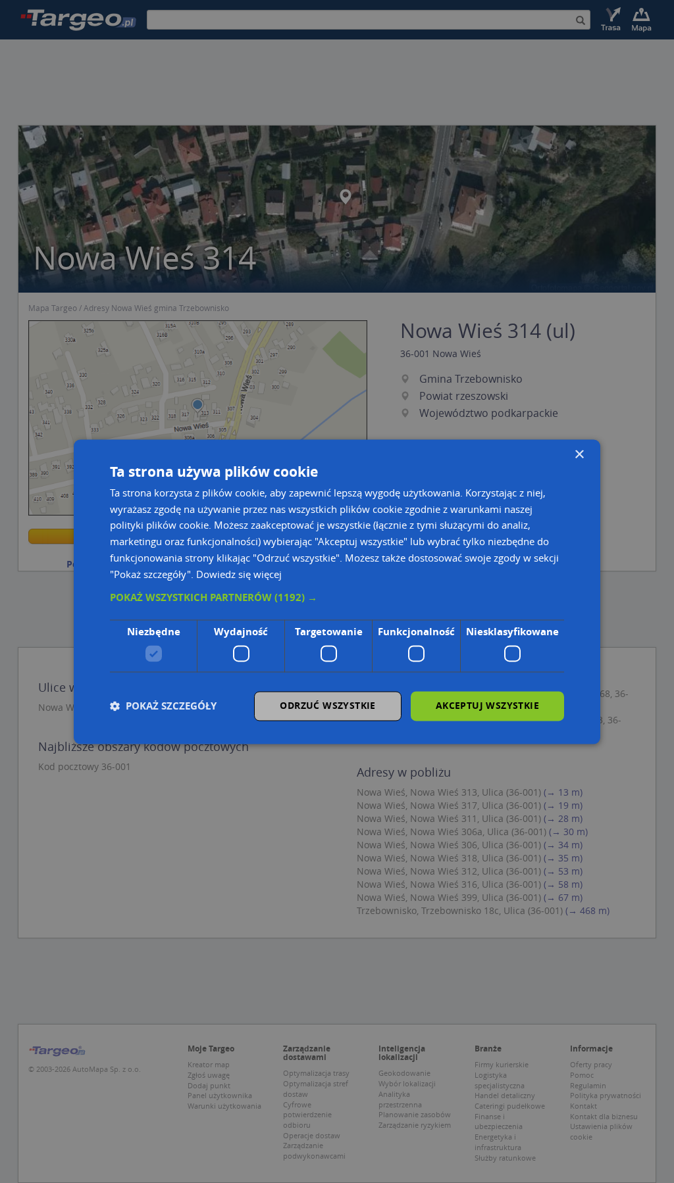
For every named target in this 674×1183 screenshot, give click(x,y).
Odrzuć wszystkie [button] (327, 705)
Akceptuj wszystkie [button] (487, 705)
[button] (337, 598)
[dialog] (337, 591)
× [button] (579, 455)
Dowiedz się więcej (239, 574)
